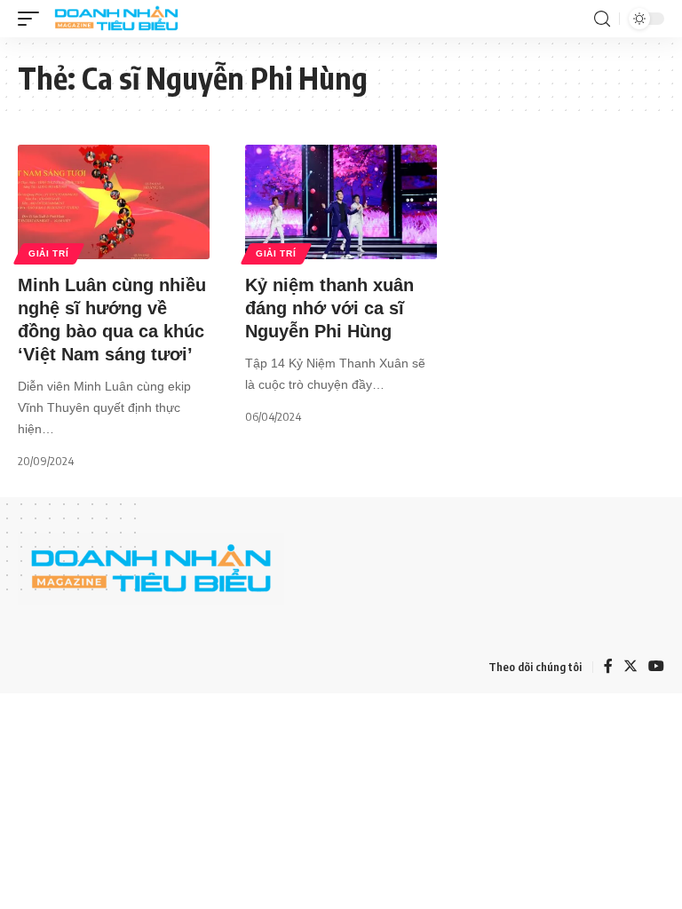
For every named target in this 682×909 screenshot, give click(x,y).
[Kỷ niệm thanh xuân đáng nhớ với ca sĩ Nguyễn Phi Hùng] (341, 202)
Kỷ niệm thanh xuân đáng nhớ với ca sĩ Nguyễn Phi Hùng (329, 308)
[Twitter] (630, 667)
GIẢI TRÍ (48, 253)
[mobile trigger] (33, 18)
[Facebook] (608, 667)
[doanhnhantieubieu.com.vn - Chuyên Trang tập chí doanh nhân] (116, 18)
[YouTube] (656, 667)
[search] (602, 19)
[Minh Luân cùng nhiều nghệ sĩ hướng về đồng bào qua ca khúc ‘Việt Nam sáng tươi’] (114, 202)
